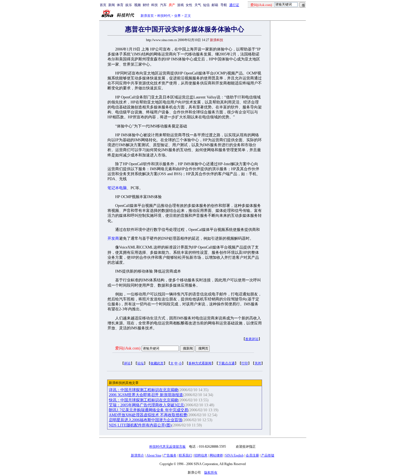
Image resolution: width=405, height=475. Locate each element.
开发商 (113, 238)
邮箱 (215, 5)
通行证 (234, 5)
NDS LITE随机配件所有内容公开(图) (140, 425)
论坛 (140, 363)
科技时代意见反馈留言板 (167, 447)
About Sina (153, 455)
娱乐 (128, 5)
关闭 (258, 363)
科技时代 (164, 16)
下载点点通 (226, 363)
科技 (154, 5)
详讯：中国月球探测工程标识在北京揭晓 (143, 390)
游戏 (180, 5)
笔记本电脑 (117, 188)
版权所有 (210, 472)
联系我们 (185, 455)
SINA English (234, 455)
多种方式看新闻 (200, 363)
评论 (127, 363)
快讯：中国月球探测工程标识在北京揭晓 (143, 400)
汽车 (163, 5)
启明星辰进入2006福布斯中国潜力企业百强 (145, 420)
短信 (206, 5)
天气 (198, 5)
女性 (189, 5)
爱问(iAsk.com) (128, 348)
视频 (137, 5)
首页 (103, 5)
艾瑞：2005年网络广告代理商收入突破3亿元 (146, 405)
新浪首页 (147, 16)
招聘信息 (200, 455)
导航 (223, 5)
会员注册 (252, 455)
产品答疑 (267, 455)
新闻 (111, 5)
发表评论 (251, 339)
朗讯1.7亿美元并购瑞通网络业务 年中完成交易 (148, 410)
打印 (244, 363)
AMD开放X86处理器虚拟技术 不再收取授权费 (148, 415)
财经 (146, 5)
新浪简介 (137, 455)
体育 (120, 5)
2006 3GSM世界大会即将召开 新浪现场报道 (146, 395)
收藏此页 (157, 363)
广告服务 (170, 455)
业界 (177, 16)
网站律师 (216, 455)
